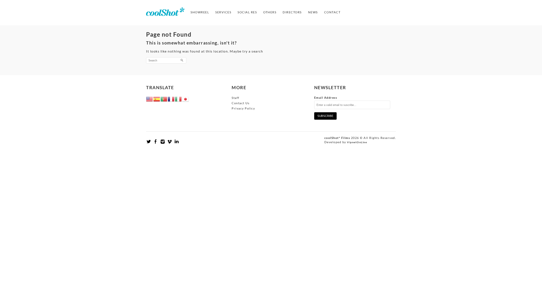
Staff (235, 98)
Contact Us (240, 103)
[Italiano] (178, 99)
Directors (292, 12)
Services (223, 12)
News (313, 12)
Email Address (325, 97)
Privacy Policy (243, 108)
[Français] (171, 99)
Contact (332, 12)
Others (269, 12)
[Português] (164, 99)
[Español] (156, 99)
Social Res (247, 12)
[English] (149, 99)
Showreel (200, 12)
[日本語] (185, 99)
